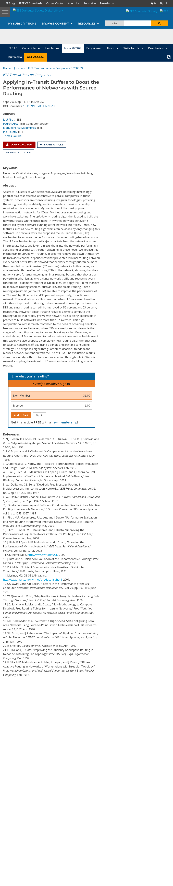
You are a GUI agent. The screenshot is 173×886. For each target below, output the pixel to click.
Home (7, 68)
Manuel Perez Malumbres (19, 128)
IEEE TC (12, 48)
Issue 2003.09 (72, 48)
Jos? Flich (8, 119)
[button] (153, 3)
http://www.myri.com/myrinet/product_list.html (32, 579)
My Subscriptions (22, 23)
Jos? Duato (10, 132)
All (113, 23)
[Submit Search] (159, 23)
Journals (19, 68)
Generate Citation (18, 152)
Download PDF (21, 144)
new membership (64, 422)
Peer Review (156, 48)
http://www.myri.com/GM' (43, 555)
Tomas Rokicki (12, 136)
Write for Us (131, 48)
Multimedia (15, 57)
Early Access (94, 48)
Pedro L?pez (11, 123)
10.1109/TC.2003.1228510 (39, 106)
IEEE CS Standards (30, 3)
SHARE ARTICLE (53, 144)
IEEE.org (10, 3)
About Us (74, 3)
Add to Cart (21, 415)
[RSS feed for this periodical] (168, 57)
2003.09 (78, 68)
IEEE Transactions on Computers (49, 68)
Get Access (35, 57)
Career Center (55, 3)
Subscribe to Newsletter (99, 3)
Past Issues (52, 48)
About (111, 48)
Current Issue (31, 48)
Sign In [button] (164, 3)
